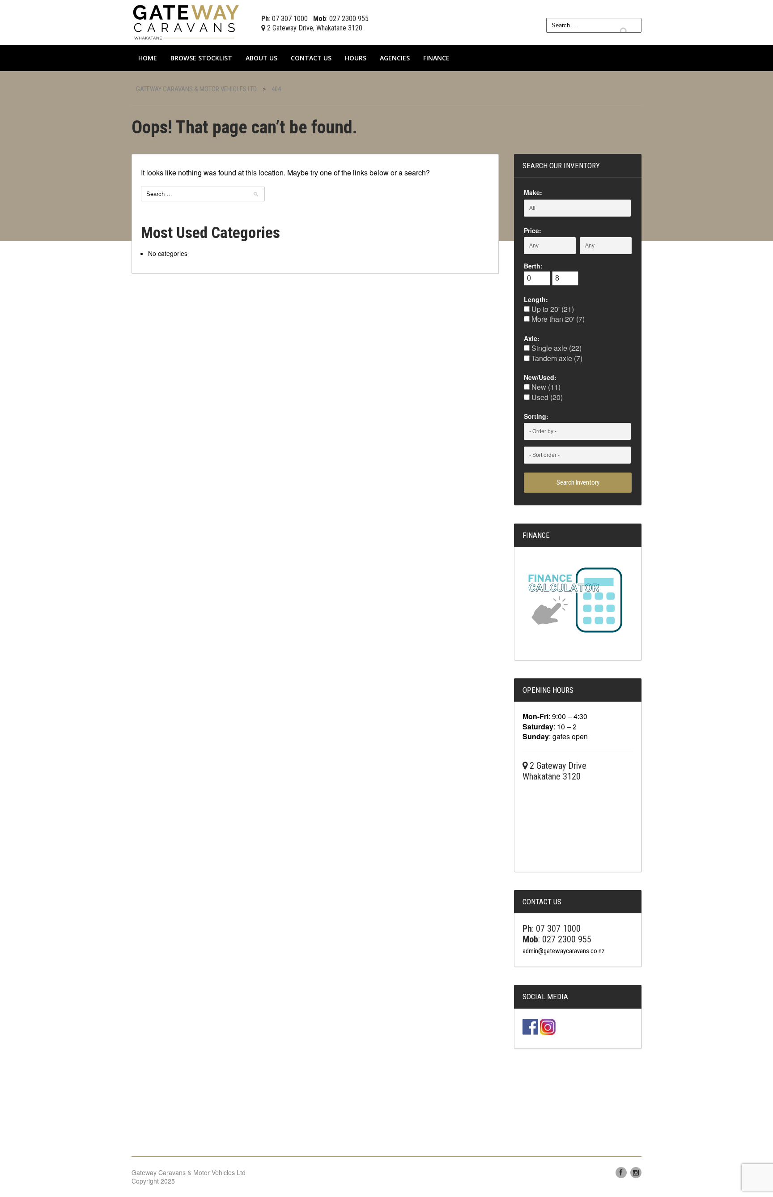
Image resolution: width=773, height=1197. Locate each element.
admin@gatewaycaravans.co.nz (563, 951)
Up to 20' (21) (552, 309)
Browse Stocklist (201, 58)
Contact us (311, 58)
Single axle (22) (556, 348)
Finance (436, 58)
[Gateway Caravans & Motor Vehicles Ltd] (187, 21)
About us (261, 58)
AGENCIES (395, 58)
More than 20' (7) (557, 319)
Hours (355, 58)
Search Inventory (577, 482)
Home (147, 58)
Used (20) (546, 397)
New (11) (545, 387)
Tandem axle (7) (556, 358)
